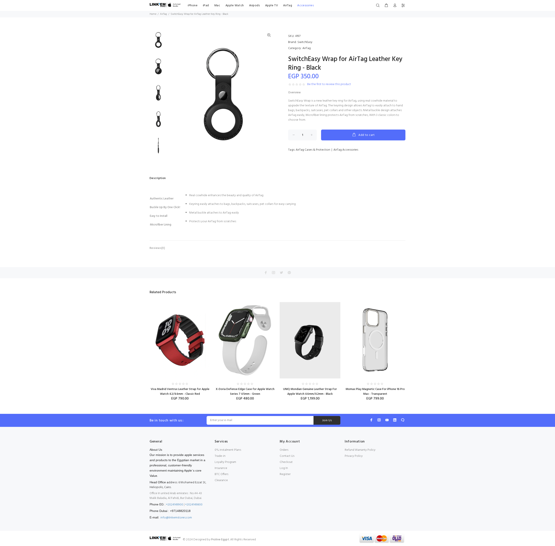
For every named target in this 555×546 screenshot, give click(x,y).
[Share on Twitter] (281, 272)
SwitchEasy (304, 42)
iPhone (193, 5)
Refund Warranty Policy (360, 449)
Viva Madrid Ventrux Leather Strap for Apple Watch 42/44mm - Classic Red (180, 391)
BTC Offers (221, 474)
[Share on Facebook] (266, 272)
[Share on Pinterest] (289, 272)
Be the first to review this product (329, 84)
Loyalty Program (225, 462)
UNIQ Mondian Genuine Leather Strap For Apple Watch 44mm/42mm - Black (310, 391)
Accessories (305, 5)
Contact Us (287, 456)
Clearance (221, 480)
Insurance (221, 468)
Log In (284, 468)
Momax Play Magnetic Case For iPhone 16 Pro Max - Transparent (375, 391)
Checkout (286, 462)
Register (285, 474)
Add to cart (366, 135)
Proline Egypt (220, 539)
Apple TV (271, 5)
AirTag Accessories (345, 149)
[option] (158, 42)
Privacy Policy (354, 456)
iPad (206, 5)
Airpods (254, 5)
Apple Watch (234, 5)
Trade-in (220, 456)
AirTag (287, 5)
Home (153, 14)
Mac (217, 5)
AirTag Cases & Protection (313, 149)
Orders (284, 449)
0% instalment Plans (228, 449)
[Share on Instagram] (273, 272)
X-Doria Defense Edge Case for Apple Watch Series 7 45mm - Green (245, 391)
